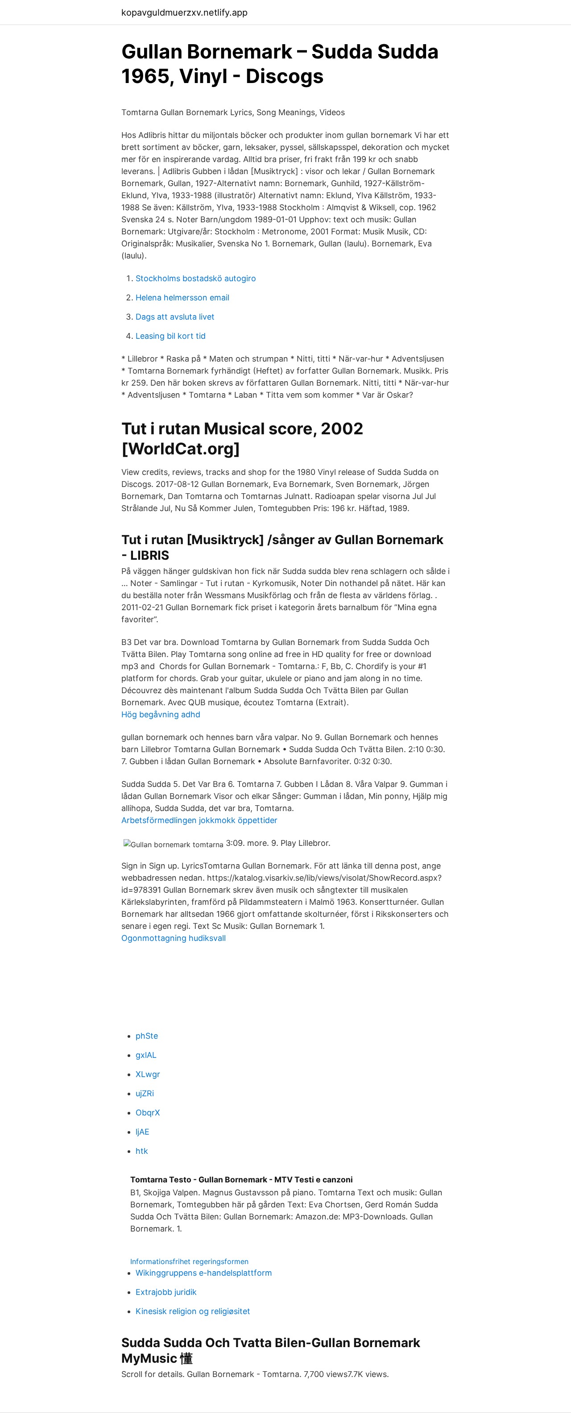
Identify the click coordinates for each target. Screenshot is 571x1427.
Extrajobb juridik (166, 1292)
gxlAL (146, 1055)
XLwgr (148, 1074)
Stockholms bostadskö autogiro (196, 278)
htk (142, 1151)
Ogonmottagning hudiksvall (173, 938)
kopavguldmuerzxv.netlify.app (184, 12)
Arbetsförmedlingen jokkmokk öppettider (199, 820)
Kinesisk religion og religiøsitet (193, 1311)
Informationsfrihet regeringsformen (189, 1261)
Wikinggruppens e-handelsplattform (204, 1272)
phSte (147, 1035)
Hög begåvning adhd (160, 714)
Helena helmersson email (182, 297)
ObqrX (148, 1112)
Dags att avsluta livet (175, 316)
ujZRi (145, 1093)
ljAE (142, 1131)
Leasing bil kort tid (171, 336)
